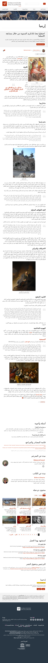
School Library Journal (22, 598)
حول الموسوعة (25, 9)
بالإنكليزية (15, 9)
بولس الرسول (39, 394)
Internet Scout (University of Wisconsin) (26, 596)
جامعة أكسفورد (21, 595)
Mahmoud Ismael (27, 50)
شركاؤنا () (25, 626)
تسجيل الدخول (43, 9)
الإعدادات (35, 625)
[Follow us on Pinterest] (36, 620)
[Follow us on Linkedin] (38, 620)
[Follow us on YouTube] (43, 620)
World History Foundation (10, 631)
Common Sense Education (11, 596)
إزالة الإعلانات (42, 401)
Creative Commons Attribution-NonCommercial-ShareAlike (23, 568)
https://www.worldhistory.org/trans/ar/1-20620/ (33, 547)
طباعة (37, 54)
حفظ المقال (42, 54)
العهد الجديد (27, 341)
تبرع (43, 589)
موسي (30, 332)
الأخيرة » (11, 534)
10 (19, 534)
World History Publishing (14, 633)
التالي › (15, 534)
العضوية (39, 589)
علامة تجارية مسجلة (17, 637)
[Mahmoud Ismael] (43, 466)
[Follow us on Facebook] (31, 620)
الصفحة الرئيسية (5, 9)
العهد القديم (19, 58)
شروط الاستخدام (28, 625)
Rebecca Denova (36, 50)
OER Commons (13, 598)
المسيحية (42, 339)
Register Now (40, 44)
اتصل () (22, 625)
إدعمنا (34, 9)
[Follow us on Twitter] (33, 620)
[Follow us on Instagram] (40, 620)
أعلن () (17, 625)
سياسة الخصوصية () (9, 625)
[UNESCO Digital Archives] (24, 646)
